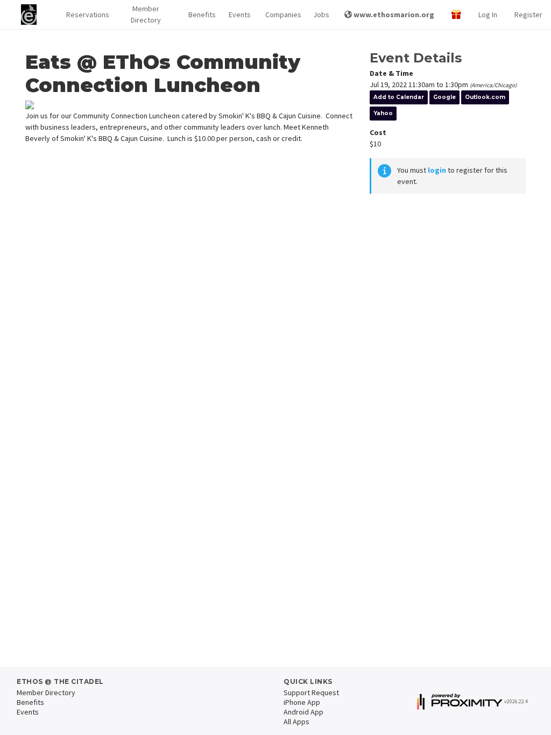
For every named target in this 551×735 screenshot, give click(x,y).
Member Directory (146, 14)
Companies (280, 14)
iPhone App (302, 702)
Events (238, 14)
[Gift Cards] (456, 14)
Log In (487, 14)
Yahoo (383, 113)
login (437, 170)
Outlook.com (485, 97)
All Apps (296, 721)
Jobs (320, 14)
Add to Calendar (398, 97)
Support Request (311, 692)
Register (528, 14)
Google (444, 97)
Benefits (200, 14)
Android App (303, 712)
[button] (84, 14)
